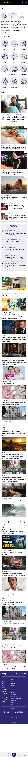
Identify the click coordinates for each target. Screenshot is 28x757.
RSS (12, 702)
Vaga (4, 75)
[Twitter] (19, 673)
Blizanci (23, 49)
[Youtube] (25, 673)
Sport (3, 681)
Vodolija (14, 87)
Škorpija (14, 75)
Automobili (4, 699)
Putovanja (4, 689)
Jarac (5, 87)
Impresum (13, 694)
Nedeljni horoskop (22, 14)
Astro (2, 170)
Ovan (4, 49)
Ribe (23, 87)
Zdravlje (4, 687)
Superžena (4, 693)
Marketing (13, 692)
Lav (14, 62)
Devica (23, 62)
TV (11, 681)
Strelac (23, 75)
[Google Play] (8, 712)
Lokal (3, 701)
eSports (4, 695)
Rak (5, 62)
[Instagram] (22, 673)
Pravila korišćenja (15, 696)
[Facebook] (16, 673)
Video (12, 679)
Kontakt (13, 704)
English (13, 683)
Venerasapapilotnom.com (7, 32)
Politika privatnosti (16, 698)
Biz (3, 683)
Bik (14, 49)
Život (3, 685)
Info (3, 679)
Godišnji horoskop (22, 17)
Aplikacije (13, 700)
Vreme (12, 685)
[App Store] (19, 712)
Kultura (4, 691)
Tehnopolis (4, 697)
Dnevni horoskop (12, 14)
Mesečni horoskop (12, 17)
